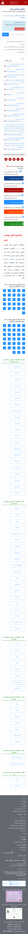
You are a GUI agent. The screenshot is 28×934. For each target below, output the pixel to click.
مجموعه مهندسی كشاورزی (17, 758)
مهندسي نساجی (17, 430)
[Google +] (10, 159)
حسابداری (17, 509)
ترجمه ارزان (23, 831)
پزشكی (17, 704)
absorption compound (12, 66)
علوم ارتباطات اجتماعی (17, 565)
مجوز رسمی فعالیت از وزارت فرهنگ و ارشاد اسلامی (14, 889)
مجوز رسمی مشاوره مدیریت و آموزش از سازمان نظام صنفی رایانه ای (14, 906)
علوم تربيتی (17, 540)
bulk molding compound (12, 84)
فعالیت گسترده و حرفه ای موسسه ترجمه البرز (14, 922)
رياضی (17, 663)
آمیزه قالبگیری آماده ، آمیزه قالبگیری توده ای (14, 81)
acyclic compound (11, 77)
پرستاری (17, 710)
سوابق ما (24, 801)
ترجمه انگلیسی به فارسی (20, 821)
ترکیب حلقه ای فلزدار (18, 114)
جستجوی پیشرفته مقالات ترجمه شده (17, 828)
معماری (17, 779)
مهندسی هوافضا (17, 455)
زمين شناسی (17, 669)
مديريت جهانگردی (17, 553)
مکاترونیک (17, 474)
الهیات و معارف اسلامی (17, 622)
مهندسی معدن (17, 424)
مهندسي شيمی (17, 398)
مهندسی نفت (17, 436)
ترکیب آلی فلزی (19, 119)
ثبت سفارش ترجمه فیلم (16, 224)
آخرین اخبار (23, 837)
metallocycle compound (12, 116)
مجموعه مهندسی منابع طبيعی (17, 764)
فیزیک (17, 657)
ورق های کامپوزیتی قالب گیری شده (15, 138)
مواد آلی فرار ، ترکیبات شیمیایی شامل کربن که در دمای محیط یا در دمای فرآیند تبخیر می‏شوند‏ (14, 145)
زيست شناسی (17, 651)
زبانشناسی (17, 616)
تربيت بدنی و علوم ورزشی (17, 534)
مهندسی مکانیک (17, 386)
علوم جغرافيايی (17, 584)
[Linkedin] (5, 159)
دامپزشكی (17, 729)
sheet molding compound (12, 140)
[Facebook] (18, 159)
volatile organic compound (13, 149)
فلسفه (17, 578)
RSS (22, 840)
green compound (10, 100)
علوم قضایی (17, 629)
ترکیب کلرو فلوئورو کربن (17, 88)
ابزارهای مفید (23, 847)
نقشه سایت (23, 850)
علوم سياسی (17, 597)
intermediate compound (12, 105)
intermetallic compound (12, 111)
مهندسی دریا (17, 493)
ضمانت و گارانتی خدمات (20, 809)
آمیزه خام (20, 98)
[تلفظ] (6, 25)
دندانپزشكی (17, 742)
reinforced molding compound (14, 135)
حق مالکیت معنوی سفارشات (18, 811)
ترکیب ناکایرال (19, 70)
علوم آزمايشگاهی (17, 736)
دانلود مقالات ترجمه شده (20, 823)
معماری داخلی (17, 786)
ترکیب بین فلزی (19, 109)
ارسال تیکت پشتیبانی (14, 882)
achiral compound (11, 71)
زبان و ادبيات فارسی (17, 572)
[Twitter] (14, 159)
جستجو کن (5, 34)
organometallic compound (13, 121)
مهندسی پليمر (17, 417)
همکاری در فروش (22, 845)
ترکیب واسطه (20, 103)
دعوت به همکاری (22, 814)
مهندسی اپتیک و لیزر (17, 468)
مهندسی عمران (17, 379)
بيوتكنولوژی (17, 717)
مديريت (17, 515)
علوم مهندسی (17, 487)
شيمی (17, 644)
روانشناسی (17, 528)
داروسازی (17, 723)
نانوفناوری (17, 676)
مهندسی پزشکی (17, 405)
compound (9, 95)
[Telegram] (22, 159)
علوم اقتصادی (17, 546)
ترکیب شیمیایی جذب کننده (16, 64)
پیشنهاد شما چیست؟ (20, 29)
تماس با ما (23, 804)
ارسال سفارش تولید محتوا (16, 202)
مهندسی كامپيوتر (17, 367)
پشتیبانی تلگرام (14, 885)
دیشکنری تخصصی (9, 259)
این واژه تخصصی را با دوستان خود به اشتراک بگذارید (14, 154)
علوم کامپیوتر (17, 688)
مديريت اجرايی (17, 591)
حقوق (17, 521)
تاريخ (17, 603)
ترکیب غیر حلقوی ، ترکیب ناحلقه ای (15, 75)
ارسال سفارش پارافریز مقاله (15, 212)
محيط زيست (17, 442)
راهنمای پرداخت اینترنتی (19, 842)
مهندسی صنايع (17, 392)
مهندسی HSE (17, 461)
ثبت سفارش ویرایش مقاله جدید (14, 190)
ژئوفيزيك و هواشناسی (17, 682)
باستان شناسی (17, 610)
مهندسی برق (17, 373)
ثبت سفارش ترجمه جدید (16, 178)
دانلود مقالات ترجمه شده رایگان (18, 826)
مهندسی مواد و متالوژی (17, 411)
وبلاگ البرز (23, 806)
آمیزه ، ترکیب (20, 93)
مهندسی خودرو (17, 480)
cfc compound (10, 89)
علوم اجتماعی (17, 559)
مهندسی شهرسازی (17, 449)
